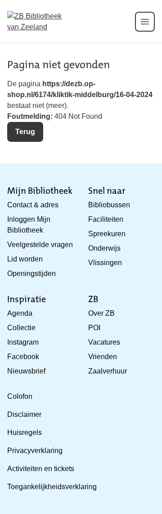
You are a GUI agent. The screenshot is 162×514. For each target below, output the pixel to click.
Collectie (21, 328)
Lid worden (25, 259)
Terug (25, 132)
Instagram (23, 342)
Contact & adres (32, 205)
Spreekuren (107, 234)
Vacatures (104, 342)
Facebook (23, 356)
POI (94, 328)
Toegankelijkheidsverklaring (52, 487)
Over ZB (101, 313)
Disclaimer (24, 414)
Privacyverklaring (35, 450)
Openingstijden (31, 273)
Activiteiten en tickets (40, 468)
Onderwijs (104, 248)
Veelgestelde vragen (40, 244)
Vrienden (102, 356)
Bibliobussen (109, 205)
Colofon (19, 396)
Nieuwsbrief (26, 371)
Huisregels (24, 432)
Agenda (19, 313)
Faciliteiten (105, 219)
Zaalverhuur (107, 371)
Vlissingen (105, 262)
